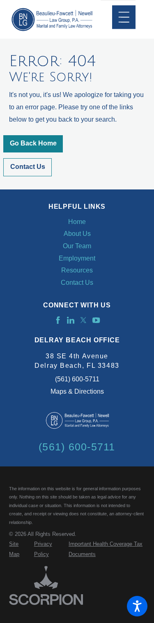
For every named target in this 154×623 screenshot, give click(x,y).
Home (77, 221)
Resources (77, 270)
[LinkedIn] (70, 320)
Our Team (77, 245)
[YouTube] (96, 320)
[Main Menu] (124, 17)
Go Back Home (33, 143)
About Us (77, 233)
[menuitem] (77, 222)
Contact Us (27, 166)
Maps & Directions (77, 391)
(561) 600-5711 (77, 379)
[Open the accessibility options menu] (137, 606)
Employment (77, 258)
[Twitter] (83, 320)
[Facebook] (58, 320)
